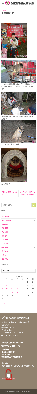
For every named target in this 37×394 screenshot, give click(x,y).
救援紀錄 (4, 251)
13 (17, 289)
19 (12, 292)
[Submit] (34, 205)
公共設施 (4, 224)
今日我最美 (5, 217)
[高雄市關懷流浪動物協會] (19, 3)
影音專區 (4, 236)
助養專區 (4, 228)
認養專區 (4, 259)
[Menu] (2, 3)
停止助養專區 (6, 220)
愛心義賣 (4, 240)
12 (12, 289)
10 (2, 289)
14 (22, 289)
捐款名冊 (4, 247)
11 (7, 289)
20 (17, 292)
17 (2, 292)
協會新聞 (3, 10)
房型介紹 (4, 243)
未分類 (3, 255)
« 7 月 (3, 304)
